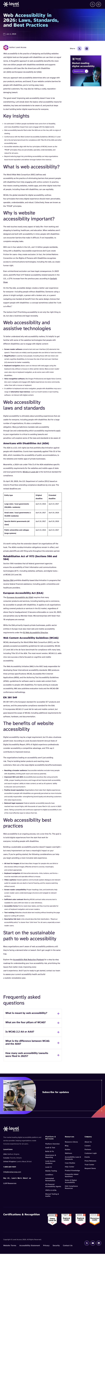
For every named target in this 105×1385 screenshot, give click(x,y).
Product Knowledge (72, 1170)
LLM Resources (9, 1183)
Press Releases (90, 1161)
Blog (66, 1146)
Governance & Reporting (50, 1156)
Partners (88, 1149)
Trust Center (89, 1164)
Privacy (46, 1245)
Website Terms (9, 1245)
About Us (88, 1142)
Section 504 (8, 580)
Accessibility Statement (29, 1245)
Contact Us (67, 1245)
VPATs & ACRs (50, 1190)
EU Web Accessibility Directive (35, 632)
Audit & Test (50, 1148)
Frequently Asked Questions (71, 1175)
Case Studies (70, 1163)
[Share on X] (79, 48)
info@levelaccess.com (12, 1172)
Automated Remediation (50, 1179)
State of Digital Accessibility (71, 1181)
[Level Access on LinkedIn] (98, 1243)
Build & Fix (49, 1151)
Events (87, 1157)
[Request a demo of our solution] (85, 71)
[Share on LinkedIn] (86, 48)
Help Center (69, 1167)
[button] (92, 4)
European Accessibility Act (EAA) (20, 597)
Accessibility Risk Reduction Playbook (28, 959)
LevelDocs (49, 1175)
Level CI (48, 1167)
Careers (88, 1146)
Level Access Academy (50, 1162)
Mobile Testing (51, 1171)
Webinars (68, 1153)
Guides (67, 1149)
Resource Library (71, 1142)
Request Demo (90, 1168)
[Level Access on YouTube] (92, 1243)
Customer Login (91, 1153)
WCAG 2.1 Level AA (30, 472)
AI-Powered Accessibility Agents (53, 1185)
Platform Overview (52, 1144)
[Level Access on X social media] (86, 1243)
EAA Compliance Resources (71, 1187)
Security (56, 1245)
